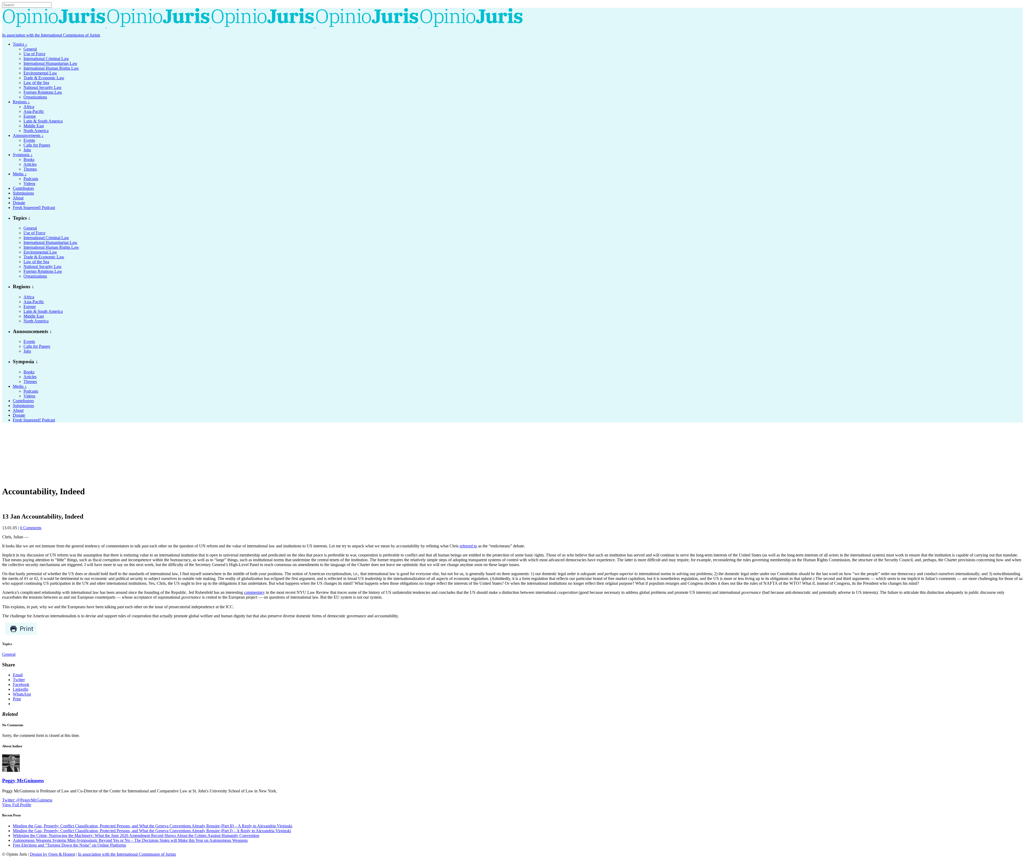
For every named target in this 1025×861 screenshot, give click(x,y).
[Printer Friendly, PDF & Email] (21, 634)
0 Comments (30, 528)
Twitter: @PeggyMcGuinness (27, 800)
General (8, 654)
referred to (468, 546)
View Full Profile (16, 805)
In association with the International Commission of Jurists (51, 35)
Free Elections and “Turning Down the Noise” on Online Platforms (69, 845)
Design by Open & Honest (52, 854)
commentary (254, 592)
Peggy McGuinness (23, 780)
